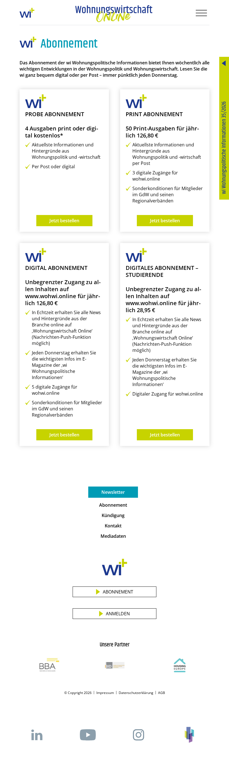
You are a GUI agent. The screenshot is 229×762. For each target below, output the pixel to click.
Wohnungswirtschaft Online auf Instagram (138, 734)
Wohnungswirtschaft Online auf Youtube (87, 734)
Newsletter (113, 492)
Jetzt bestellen (64, 221)
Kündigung (113, 515)
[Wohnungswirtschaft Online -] (113, 13)
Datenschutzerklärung (136, 692)
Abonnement (113, 505)
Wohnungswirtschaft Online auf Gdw (189, 735)
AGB (161, 692)
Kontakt (113, 526)
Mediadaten (113, 536)
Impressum (105, 692)
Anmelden (118, 614)
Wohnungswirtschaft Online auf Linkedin (36, 734)
